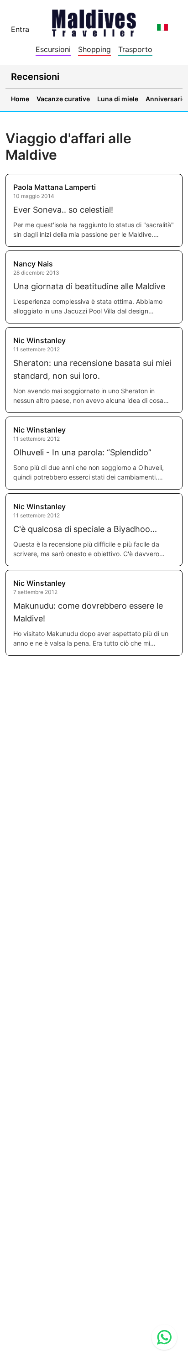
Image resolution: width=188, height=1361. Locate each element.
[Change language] (162, 27)
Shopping (94, 49)
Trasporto (135, 49)
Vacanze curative (63, 99)
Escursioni (53, 49)
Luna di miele (117, 99)
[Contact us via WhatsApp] (164, 1337)
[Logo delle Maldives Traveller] (94, 20)
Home (20, 99)
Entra (20, 29)
